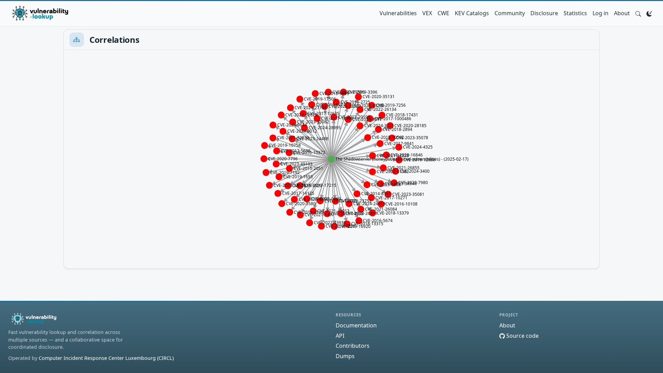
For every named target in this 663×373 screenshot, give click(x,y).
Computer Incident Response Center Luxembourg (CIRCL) (106, 358)
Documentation (356, 325)
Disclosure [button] (544, 13)
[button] (638, 13)
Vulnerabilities (398, 13)
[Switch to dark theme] (649, 13)
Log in (600, 13)
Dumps (345, 356)
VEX (427, 13)
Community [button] (509, 13)
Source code (522, 335)
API (340, 335)
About (622, 13)
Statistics (575, 13)
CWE (443, 13)
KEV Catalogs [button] (472, 13)
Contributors (352, 346)
